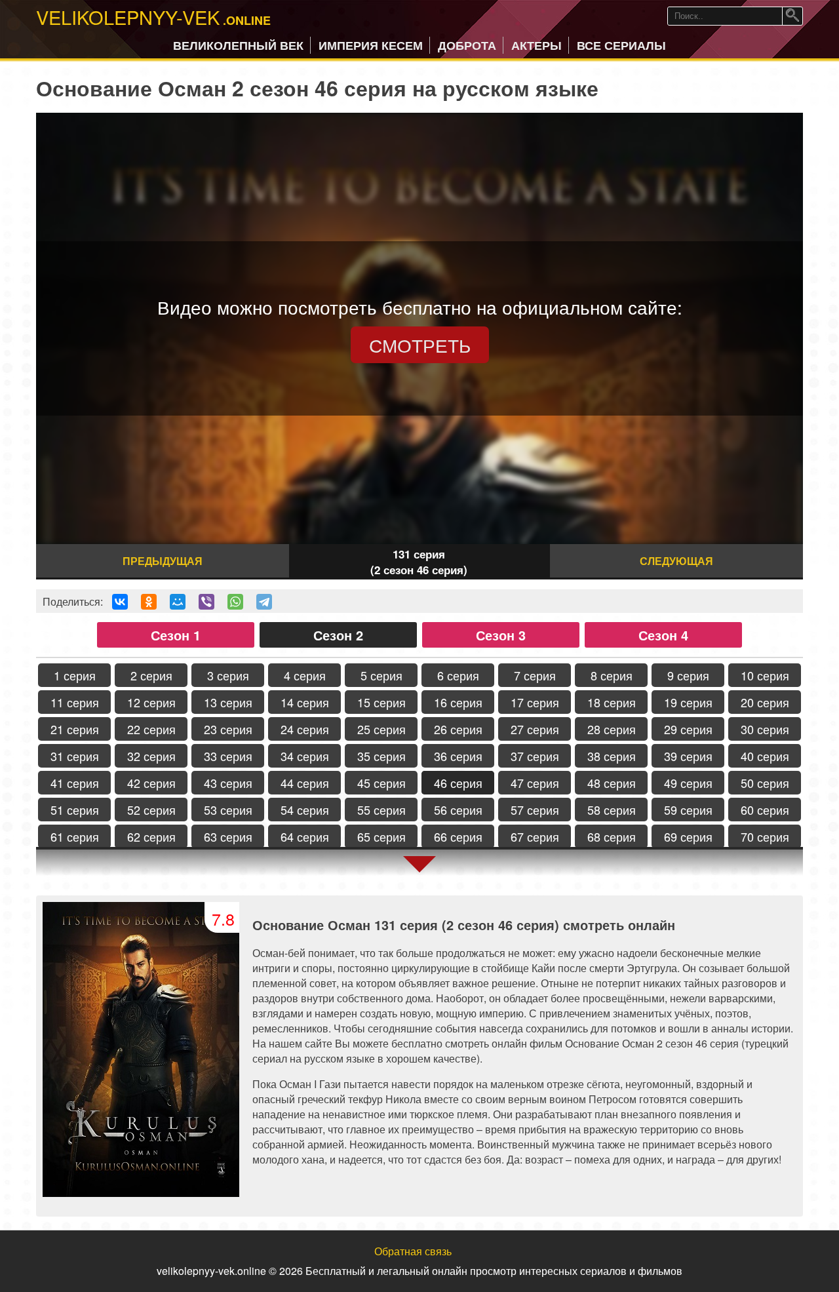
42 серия (151, 782)
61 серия (74, 836)
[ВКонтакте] (120, 602)
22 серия (151, 728)
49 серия (688, 782)
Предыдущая (163, 560)
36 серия (458, 755)
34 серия (305, 755)
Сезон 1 (176, 634)
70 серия (765, 836)
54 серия (305, 809)
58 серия (611, 809)
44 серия (305, 782)
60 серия (765, 809)
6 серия (458, 675)
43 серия (228, 782)
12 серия (151, 702)
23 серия (228, 728)
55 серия (381, 809)
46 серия (458, 782)
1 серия (75, 675)
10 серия (765, 675)
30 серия (765, 728)
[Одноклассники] (149, 602)
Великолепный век (238, 45)
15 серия (381, 702)
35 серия (381, 755)
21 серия (74, 728)
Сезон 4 (663, 634)
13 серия (228, 702)
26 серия (458, 728)
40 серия (765, 755)
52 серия (151, 809)
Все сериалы (621, 45)
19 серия (688, 702)
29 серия (688, 728)
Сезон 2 (338, 634)
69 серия (688, 836)
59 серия (688, 809)
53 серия (228, 809)
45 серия (381, 782)
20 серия (765, 702)
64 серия (305, 836)
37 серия (535, 755)
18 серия (611, 702)
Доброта (467, 45)
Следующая (676, 560)
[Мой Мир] (177, 602)
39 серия (688, 755)
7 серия (535, 675)
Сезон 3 (501, 634)
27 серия (535, 728)
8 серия (612, 675)
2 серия (151, 675)
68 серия (611, 836)
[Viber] (206, 602)
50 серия (765, 782)
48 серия (611, 782)
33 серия (228, 755)
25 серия (381, 728)
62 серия (151, 836)
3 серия (228, 675)
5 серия (381, 675)
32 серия (151, 755)
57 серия (535, 809)
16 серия (458, 702)
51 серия (74, 809)
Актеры (536, 45)
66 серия (458, 836)
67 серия (535, 836)
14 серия (305, 702)
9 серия (688, 675)
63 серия (228, 836)
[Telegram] (264, 602)
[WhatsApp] (235, 602)
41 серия (74, 782)
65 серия (381, 836)
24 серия (305, 728)
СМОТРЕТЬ (420, 345)
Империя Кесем (371, 45)
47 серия (535, 782)
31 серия (74, 755)
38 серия (611, 755)
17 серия (535, 702)
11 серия (74, 702)
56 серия (458, 809)
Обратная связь (413, 1251)
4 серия (305, 675)
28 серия (611, 728)
